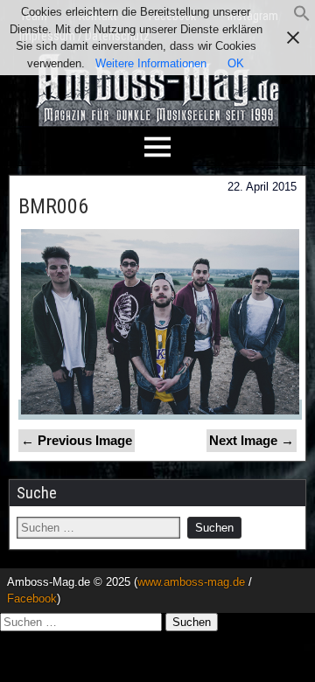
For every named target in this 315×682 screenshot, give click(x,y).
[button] (302, 17)
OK (236, 63)
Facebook (32, 598)
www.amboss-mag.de (191, 581)
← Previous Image (76, 440)
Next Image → (251, 440)
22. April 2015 (262, 186)
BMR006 (53, 206)
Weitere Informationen (150, 63)
